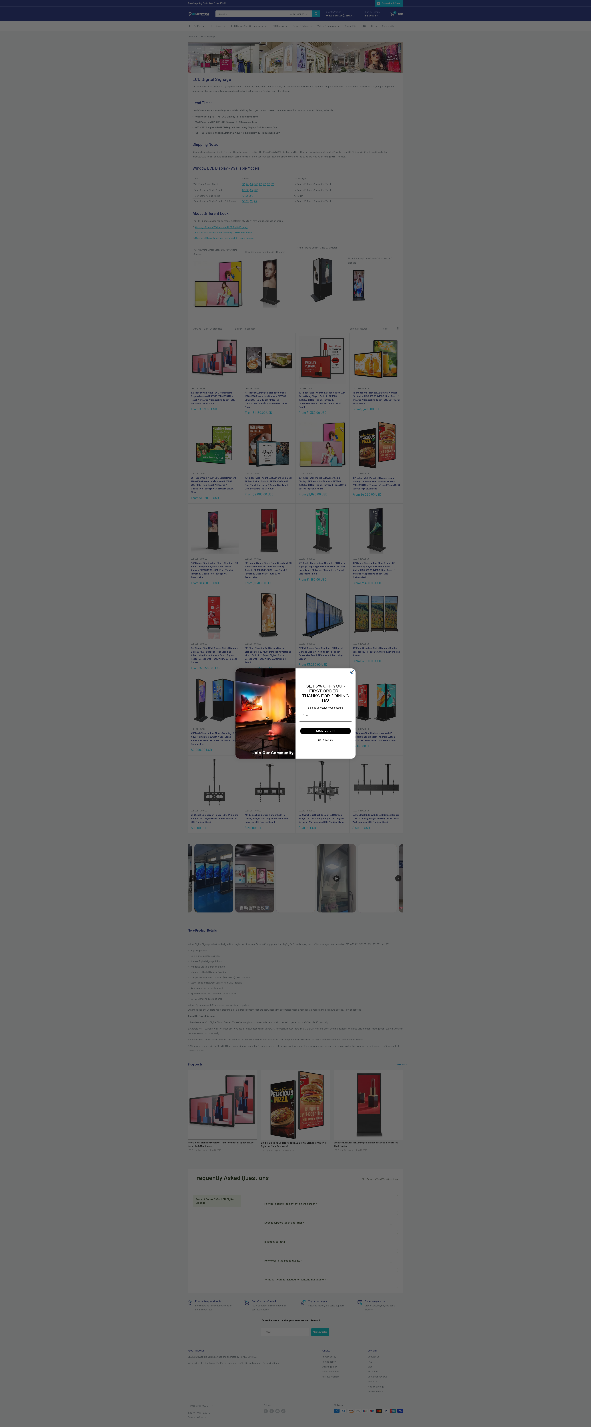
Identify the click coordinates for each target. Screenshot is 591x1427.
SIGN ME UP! (325, 731)
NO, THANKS (325, 740)
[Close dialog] (352, 672)
